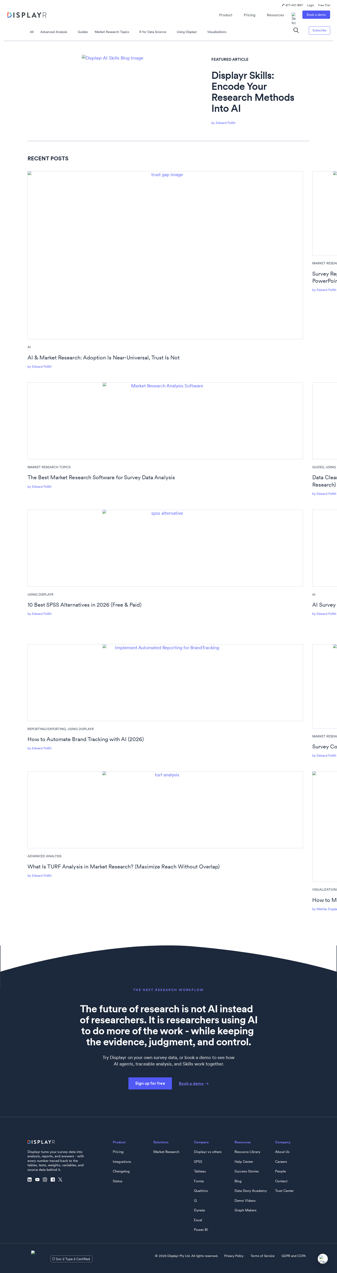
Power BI (201, 1230)
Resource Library (247, 1152)
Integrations (122, 1162)
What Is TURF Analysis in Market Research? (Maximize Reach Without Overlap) (124, 866)
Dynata (199, 1210)
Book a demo (316, 14)
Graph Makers (246, 1210)
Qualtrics (201, 1191)
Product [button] (225, 15)
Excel (198, 1220)
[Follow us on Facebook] (54, 1180)
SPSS (198, 1162)
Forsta (199, 1181)
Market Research (166, 1152)
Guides (83, 32)
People (280, 1171)
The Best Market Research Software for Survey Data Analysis (101, 477)
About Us (282, 1152)
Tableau (200, 1171)
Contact (281, 1181)
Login (310, 5)
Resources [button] (275, 15)
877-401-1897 (294, 5)
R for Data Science (152, 32)
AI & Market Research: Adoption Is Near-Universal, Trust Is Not (104, 357)
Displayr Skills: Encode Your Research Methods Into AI (252, 91)
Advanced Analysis (53, 32)
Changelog (121, 1171)
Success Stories (247, 1171)
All (31, 32)
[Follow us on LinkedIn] (31, 1180)
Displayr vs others (208, 1152)
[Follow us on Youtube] (38, 1180)
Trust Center (284, 1191)
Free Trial (324, 5)
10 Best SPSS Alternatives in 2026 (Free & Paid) (84, 604)
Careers (281, 1162)
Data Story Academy (251, 1191)
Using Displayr (187, 32)
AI (29, 347)
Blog (238, 1181)
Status (117, 1181)
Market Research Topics (112, 32)
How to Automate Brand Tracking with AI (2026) (86, 739)
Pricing (249, 15)
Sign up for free (150, 1083)
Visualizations (216, 32)
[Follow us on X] (61, 1180)
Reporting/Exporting (47, 729)
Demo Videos (245, 1201)
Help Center (244, 1162)
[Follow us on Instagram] (46, 1180)
